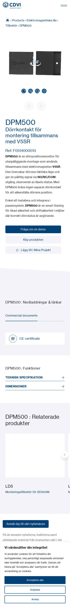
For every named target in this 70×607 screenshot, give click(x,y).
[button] (64, 454)
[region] (35, 574)
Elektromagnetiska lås (42, 20)
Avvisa (35, 599)
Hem (7, 20)
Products (18, 20)
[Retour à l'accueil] (12, 5)
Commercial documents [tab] (21, 315)
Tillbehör (11, 25)
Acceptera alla (35, 579)
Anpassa (35, 589)
